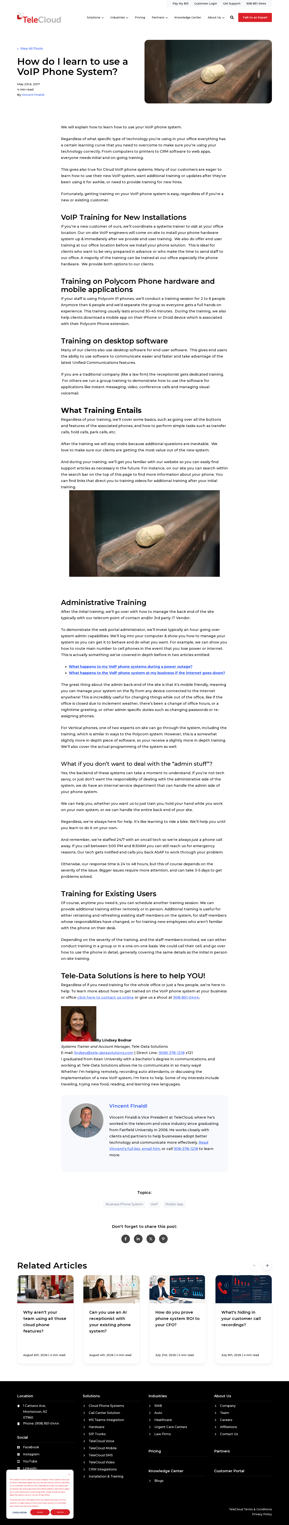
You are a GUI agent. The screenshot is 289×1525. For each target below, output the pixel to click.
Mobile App (174, 1204)
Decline (60, 1512)
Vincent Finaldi (33, 95)
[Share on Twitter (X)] (150, 1239)
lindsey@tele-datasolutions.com (103, 1053)
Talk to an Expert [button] (255, 17)
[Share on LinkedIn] (138, 1239)
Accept (40, 1512)
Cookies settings (19, 1512)
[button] (232, 17)
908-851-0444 (186, 997)
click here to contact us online (105, 997)
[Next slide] (267, 1265)
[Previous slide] (254, 1265)
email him (151, 1149)
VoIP (154, 1204)
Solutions (93, 17)
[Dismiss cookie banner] (69, 1474)
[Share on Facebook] (125, 1239)
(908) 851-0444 (47, 1423)
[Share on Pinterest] (163, 1239)
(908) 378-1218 (171, 1053)
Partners (158, 17)
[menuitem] (180, 3)
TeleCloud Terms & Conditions (250, 1509)
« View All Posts (30, 48)
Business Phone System (124, 1204)
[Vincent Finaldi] (86, 1120)
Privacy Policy (262, 1514)
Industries (117, 17)
